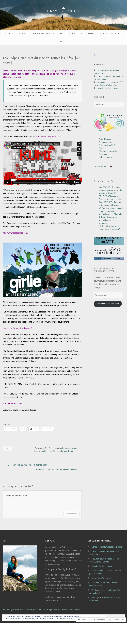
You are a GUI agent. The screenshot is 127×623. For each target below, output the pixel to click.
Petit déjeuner (105, 139)
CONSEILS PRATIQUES (41, 33)
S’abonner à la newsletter (108, 304)
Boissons (103, 154)
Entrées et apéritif (107, 145)
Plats (101, 148)
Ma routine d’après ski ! (102, 578)
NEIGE (48, 448)
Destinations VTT (109, 33)
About (63, 41)
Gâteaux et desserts (108, 151)
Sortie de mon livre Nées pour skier (107, 547)
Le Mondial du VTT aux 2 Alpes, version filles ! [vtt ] (57, 469)
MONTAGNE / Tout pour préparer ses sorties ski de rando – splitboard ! (110, 190)
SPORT (91, 33)
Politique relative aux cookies (64, 619)
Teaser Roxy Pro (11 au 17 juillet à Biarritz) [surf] (26, 465)
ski (61, 451)
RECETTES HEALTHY (70, 33)
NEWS (22, 33)
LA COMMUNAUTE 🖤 (103, 167)
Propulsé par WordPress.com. (16, 609)
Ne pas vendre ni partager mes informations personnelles (55, 609)
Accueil (9, 33)
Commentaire (71, 514)
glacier (74, 448)
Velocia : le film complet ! (108, 88)
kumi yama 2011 (41, 451)
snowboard (68, 451)
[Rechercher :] (109, 104)
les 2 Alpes (54, 451)
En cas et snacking (107, 142)
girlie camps (65, 448)
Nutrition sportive (106, 157)
